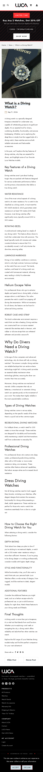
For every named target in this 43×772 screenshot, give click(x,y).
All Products (6, 692)
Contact (4, 726)
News (10, 45)
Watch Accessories (8, 703)
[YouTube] (13, 683)
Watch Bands (6, 699)
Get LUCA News (7, 733)
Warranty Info (6, 706)
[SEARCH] (9, 5)
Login (4, 742)
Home (4, 45)
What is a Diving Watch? (17, 105)
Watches (5, 696)
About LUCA (6, 722)
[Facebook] (3, 683)
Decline (27, 767)
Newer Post (31, 660)
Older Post (11, 660)
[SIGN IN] (37, 5)
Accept (15, 767)
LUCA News (6, 729)
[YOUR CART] (32, 5)
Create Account (7, 745)
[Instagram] (6, 683)
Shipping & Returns (8, 710)
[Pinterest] (10, 683)
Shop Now (21, 36)
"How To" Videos (8, 713)
